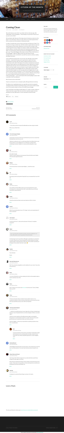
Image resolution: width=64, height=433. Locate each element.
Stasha (11, 184)
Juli (10, 172)
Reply (11, 129)
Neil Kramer (15, 29)
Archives (33, 19)
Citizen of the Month (32, 7)
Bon (10, 150)
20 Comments (21, 29)
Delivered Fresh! (46, 48)
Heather (11, 249)
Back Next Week (9, 108)
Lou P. (11, 121)
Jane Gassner (12, 217)
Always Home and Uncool (15, 354)
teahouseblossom (13, 343)
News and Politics (11, 101)
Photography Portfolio (20, 19)
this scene (24, 287)
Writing (11, 19)
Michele (11, 162)
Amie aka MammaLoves (14, 261)
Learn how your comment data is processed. (29, 410)
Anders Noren (52, 427)
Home (7, 19)
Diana (11, 272)
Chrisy (11, 295)
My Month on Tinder (47, 55)
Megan (11, 229)
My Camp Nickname (47, 57)
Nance (11, 283)
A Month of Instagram (36, 108)
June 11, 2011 (8, 29)
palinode (11, 370)
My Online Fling (46, 59)
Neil (13, 329)
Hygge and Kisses (47, 61)
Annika (11, 196)
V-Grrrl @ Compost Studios (15, 134)
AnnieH (11, 206)
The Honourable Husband (15, 307)
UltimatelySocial (40, 432)
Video (28, 19)
